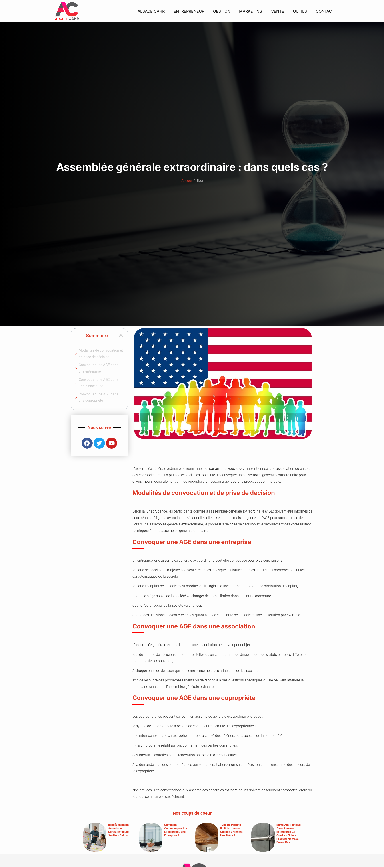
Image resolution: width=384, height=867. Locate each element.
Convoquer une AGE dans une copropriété (98, 397)
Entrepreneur (189, 11)
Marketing (250, 11)
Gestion (221, 11)
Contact (325, 11)
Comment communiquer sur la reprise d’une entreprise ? (175, 830)
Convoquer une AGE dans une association (98, 382)
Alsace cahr (151, 11)
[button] (121, 335)
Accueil (187, 180)
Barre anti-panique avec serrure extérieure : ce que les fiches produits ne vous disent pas (288, 833)
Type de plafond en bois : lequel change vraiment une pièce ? (231, 830)
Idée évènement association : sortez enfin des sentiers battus (118, 830)
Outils (300, 11)
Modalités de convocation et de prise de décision (101, 353)
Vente (277, 11)
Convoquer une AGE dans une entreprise (98, 368)
